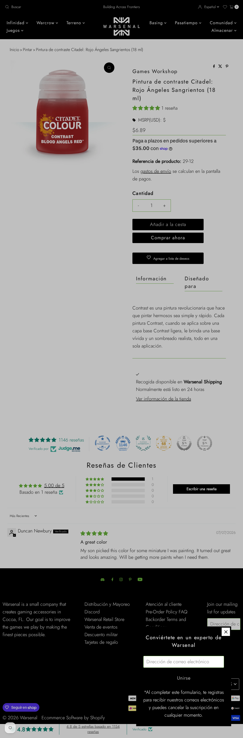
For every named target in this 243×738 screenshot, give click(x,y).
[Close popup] (226, 632)
